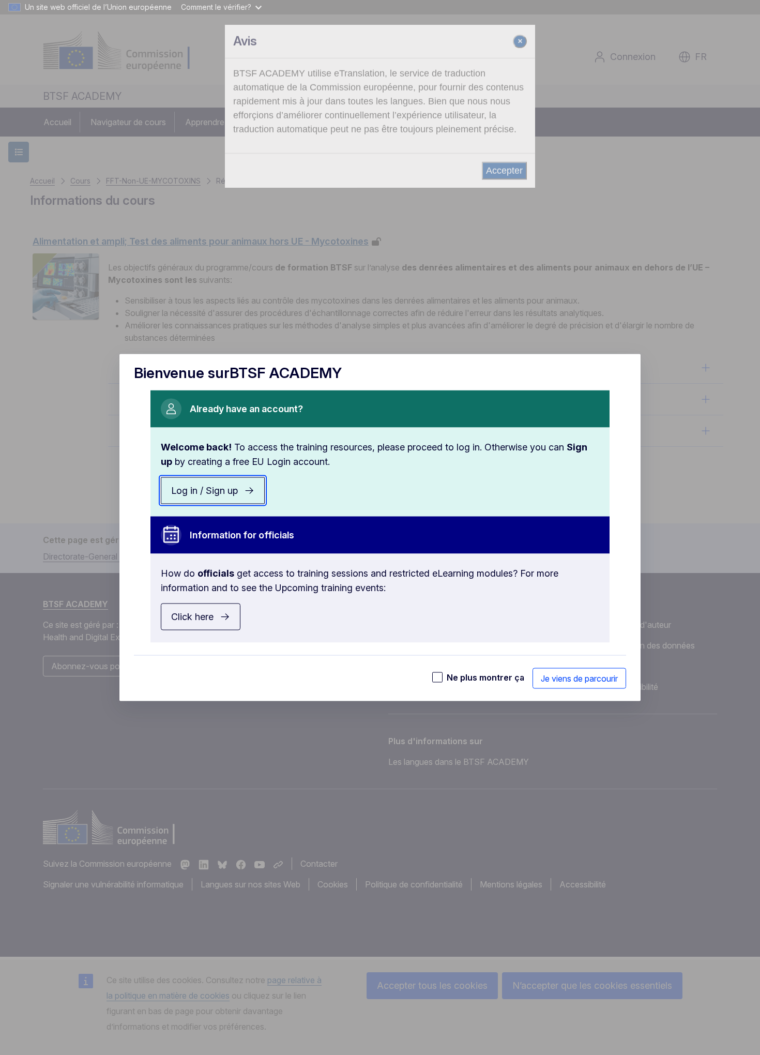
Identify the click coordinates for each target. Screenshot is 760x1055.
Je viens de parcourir (579, 678)
